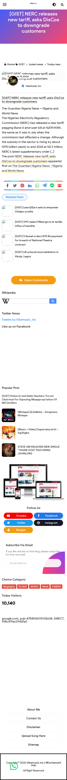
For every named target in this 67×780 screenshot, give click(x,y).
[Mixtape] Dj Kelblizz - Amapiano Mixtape (38, 413)
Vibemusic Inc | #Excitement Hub (43, 764)
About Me (33, 709)
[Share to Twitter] (15, 185)
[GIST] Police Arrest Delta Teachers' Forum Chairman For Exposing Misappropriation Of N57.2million (29, 399)
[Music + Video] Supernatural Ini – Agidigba (38, 431)
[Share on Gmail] (59, 185)
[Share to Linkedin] (30, 185)
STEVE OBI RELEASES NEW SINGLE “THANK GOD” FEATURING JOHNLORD (39, 450)
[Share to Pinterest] (22, 185)
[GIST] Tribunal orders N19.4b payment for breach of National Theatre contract (38, 240)
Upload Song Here (33, 736)
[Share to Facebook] (7, 185)
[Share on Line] (52, 185)
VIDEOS (56, 586)
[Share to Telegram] (44, 185)
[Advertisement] (34, 52)
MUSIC (35, 586)
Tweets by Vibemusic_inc (19, 320)
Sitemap (33, 744)
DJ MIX (23, 586)
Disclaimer (33, 727)
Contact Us (33, 718)
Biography (9, 586)
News (45, 586)
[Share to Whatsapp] (37, 185)
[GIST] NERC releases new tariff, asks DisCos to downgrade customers (33, 100)
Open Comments (36, 280)
